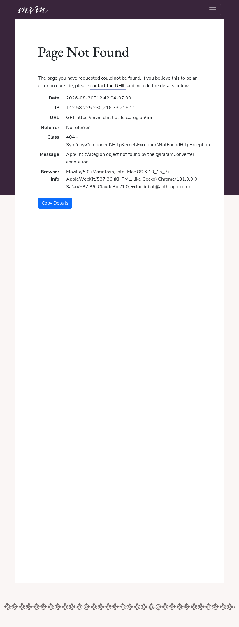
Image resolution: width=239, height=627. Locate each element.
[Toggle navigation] (213, 9)
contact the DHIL (108, 86)
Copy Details (55, 203)
